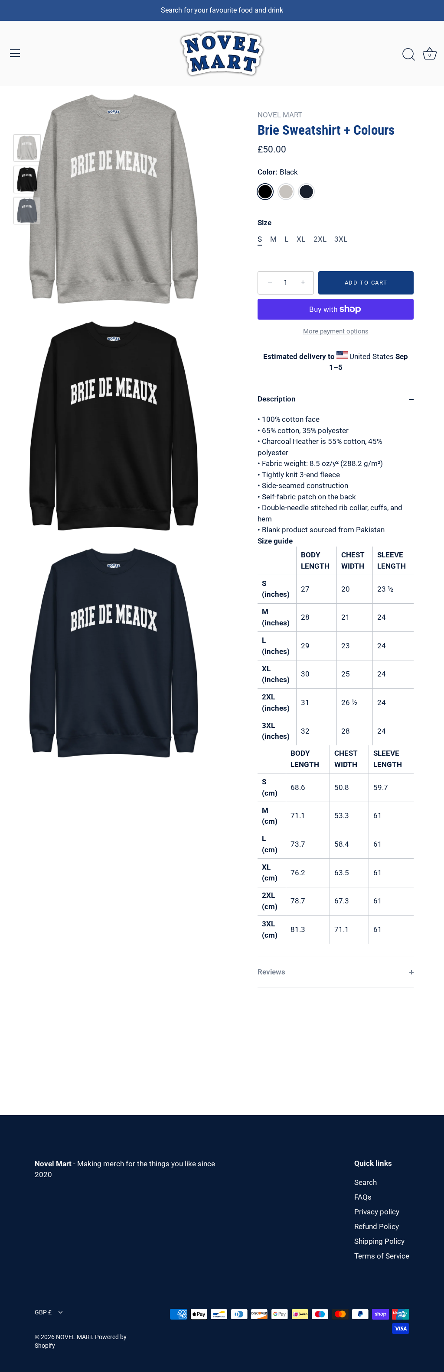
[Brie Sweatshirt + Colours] (27, 148)
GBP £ (43, 1312)
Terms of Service (381, 1256)
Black (265, 191)
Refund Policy (376, 1226)
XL (301, 239)
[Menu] (15, 53)
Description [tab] (277, 399)
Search (365, 1182)
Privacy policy (376, 1211)
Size (264, 222)
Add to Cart (366, 282)
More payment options (336, 331)
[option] (27, 149)
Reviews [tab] (271, 972)
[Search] (408, 54)
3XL (340, 239)
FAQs (363, 1197)
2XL (319, 239)
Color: (278, 172)
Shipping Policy (379, 1241)
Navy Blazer (306, 191)
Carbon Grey (286, 191)
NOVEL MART (280, 114)
